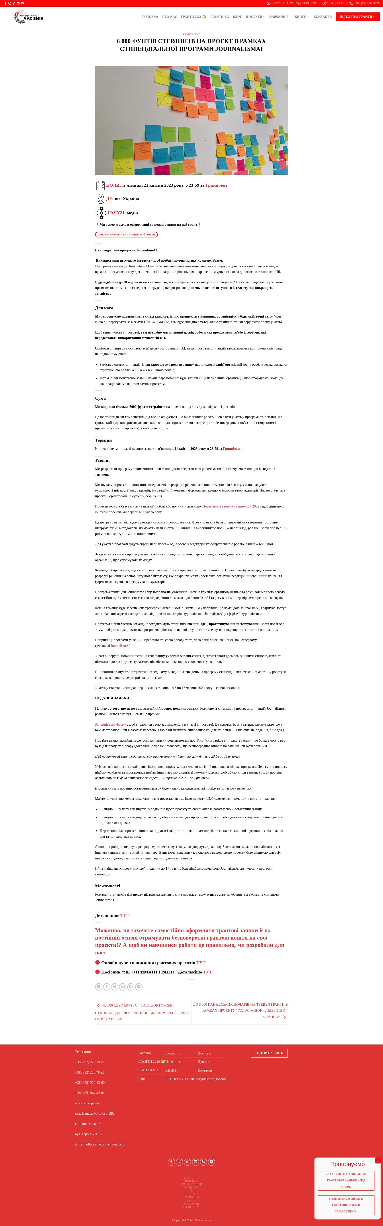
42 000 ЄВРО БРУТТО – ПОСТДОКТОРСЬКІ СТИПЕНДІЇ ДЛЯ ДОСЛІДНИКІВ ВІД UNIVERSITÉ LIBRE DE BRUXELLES (142, 1012)
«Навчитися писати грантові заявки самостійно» (346, 1204)
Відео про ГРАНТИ (356, 16)
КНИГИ (301, 16)
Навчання (278, 16)
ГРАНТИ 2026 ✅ (194, 16)
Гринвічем (216, 184)
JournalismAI (120, 646)
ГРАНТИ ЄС (220, 16)
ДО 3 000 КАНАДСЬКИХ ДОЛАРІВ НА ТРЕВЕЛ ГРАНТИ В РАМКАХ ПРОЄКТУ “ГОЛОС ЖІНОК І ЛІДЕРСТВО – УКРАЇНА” (240, 1011)
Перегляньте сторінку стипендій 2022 (231, 506)
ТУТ (124, 915)
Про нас (169, 16)
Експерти (172, 1053)
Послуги (254, 16)
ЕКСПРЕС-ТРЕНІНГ (181, 1079)
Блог (237, 16)
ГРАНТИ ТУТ (191, 34)
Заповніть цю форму (110, 724)
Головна (150, 16)
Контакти (323, 16)
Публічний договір (212, 1079)
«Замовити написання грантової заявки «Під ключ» (346, 1180)
